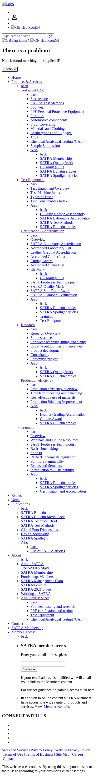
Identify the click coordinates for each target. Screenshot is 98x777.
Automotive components (48, 120)
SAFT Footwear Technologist (52, 282)
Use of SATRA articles (47, 551)
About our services (35, 598)
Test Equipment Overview (50, 188)
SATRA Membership (56, 158)
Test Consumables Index (48, 201)
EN (27, 40)
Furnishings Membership (39, 577)
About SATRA (32, 564)
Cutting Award (41, 261)
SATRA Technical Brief (39, 521)
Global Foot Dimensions (39, 530)
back (24, 86)
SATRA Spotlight (34, 538)
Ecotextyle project (44, 359)
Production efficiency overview (54, 389)
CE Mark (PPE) (52, 167)
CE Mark (37, 269)
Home (16, 77)
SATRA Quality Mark (56, 163)
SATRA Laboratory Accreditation (65, 218)
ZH (56, 40)
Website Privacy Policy (72, 750)
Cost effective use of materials (52, 397)
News (15, 500)
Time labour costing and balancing (56, 393)
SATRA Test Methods (47, 103)
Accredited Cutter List (47, 265)
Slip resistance (41, 338)
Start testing (39, 99)
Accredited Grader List (47, 257)
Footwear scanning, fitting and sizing (58, 342)
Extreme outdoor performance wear (57, 346)
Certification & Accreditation (42, 231)
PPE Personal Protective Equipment (57, 112)
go (50, 36)
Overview (37, 240)
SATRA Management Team (42, 581)
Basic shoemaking (44, 449)
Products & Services (26, 82)
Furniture (37, 116)
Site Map (62, 754)
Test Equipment (32, 180)
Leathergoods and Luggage (51, 133)
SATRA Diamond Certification (53, 295)
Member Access (23, 632)
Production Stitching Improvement (56, 402)
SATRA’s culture (33, 585)
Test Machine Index (45, 193)
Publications (20, 504)
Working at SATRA (36, 594)
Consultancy (39, 355)
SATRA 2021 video (36, 589)
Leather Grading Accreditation (53, 252)
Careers (77, 754)
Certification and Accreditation (63, 491)
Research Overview (45, 333)
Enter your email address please (44, 655)
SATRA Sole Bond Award (50, 291)
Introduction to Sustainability (52, 470)
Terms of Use (13, 754)
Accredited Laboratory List (50, 248)
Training (46, 316)
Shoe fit (36, 453)
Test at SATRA (32, 90)
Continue (10, 69)
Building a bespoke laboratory (62, 214)
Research (28, 325)
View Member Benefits (52, 706)
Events (16, 496)
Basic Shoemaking (35, 534)
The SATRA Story (35, 568)
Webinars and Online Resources (54, 440)
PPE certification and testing (51, 611)
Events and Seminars (46, 466)
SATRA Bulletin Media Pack (43, 517)
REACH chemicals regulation (52, 457)
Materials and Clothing (47, 129)
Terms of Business (39, 754)
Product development (46, 350)
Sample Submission (45, 146)
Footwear (37, 107)
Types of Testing (42, 197)
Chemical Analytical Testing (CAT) (56, 141)
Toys (34, 137)
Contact (17, 624)
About (16, 555)
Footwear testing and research (52, 606)
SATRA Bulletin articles (58, 171)
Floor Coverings (42, 124)
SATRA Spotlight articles (59, 176)
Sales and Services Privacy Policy (27, 750)
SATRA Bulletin (33, 513)
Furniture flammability (47, 461)
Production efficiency (37, 380)
